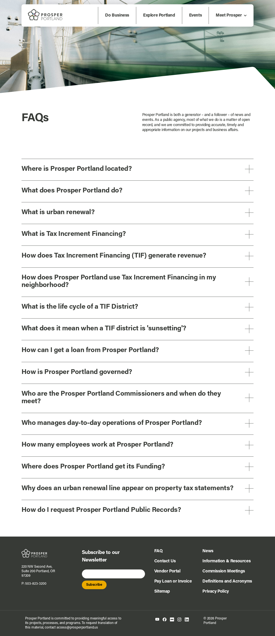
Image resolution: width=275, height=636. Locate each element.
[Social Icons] (165, 619)
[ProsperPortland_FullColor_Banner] (45, 10)
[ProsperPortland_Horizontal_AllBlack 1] (34, 550)
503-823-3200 (35, 584)
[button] (137, 169)
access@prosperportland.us (77, 627)
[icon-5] (187, 619)
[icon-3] (172, 619)
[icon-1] (157, 619)
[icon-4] (179, 619)
